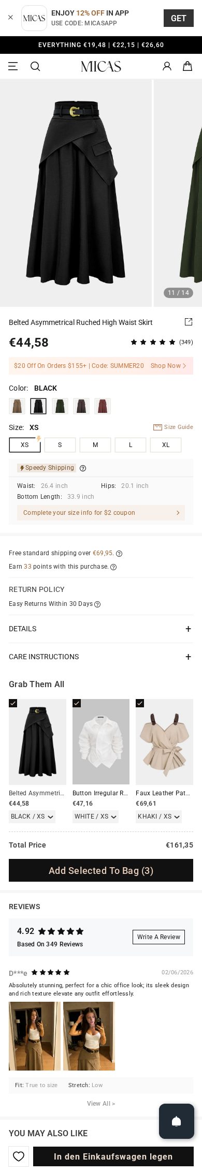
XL (166, 445)
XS (25, 445)
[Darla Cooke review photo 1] (35, 1036)
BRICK (102, 406)
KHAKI (17, 406)
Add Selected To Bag (101, 870)
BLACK (38, 406)
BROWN (81, 406)
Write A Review (158, 937)
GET (179, 18)
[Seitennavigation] (14, 66)
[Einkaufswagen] (187, 66)
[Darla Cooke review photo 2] (89, 1036)
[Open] (176, 1121)
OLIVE (60, 406)
